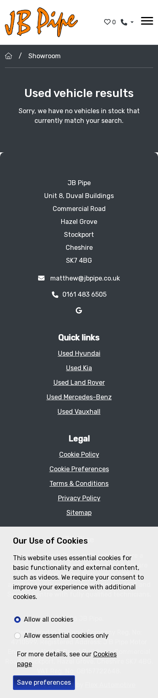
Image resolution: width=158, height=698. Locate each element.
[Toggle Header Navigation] (147, 22)
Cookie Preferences (79, 469)
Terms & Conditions (79, 483)
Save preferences (44, 682)
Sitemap (79, 513)
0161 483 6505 (84, 294)
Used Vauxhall (79, 411)
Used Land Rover (79, 382)
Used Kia (79, 368)
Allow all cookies (48, 619)
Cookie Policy (79, 454)
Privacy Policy (79, 498)
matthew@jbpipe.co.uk (84, 278)
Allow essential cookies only (66, 635)
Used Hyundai (79, 353)
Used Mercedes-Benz (79, 397)
